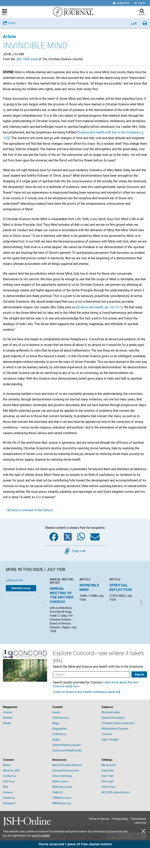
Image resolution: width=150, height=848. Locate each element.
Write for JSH (11, 770)
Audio (56, 739)
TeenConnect (60, 717)
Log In (141, 2)
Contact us (9, 775)
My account (109, 765)
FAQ (5, 786)
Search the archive (113, 717)
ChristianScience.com (65, 770)
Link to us (8, 781)
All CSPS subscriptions (115, 792)
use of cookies (41, 835)
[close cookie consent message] (143, 831)
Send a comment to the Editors (31, 510)
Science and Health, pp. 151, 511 (99, 307)
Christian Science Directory (118, 723)
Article (9, 36)
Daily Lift (57, 792)
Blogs (55, 723)
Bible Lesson (60, 781)
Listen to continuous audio (84, 692)
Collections (59, 734)
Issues (56, 712)
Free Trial (107, 775)
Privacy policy (120, 818)
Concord (107, 734)
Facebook (9, 797)
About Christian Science (67, 765)
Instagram (9, 803)
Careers (8, 792)
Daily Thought (110, 739)
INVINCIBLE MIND (89, 587)
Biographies (59, 728)
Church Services (62, 775)
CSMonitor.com (61, 797)
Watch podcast (66, 745)
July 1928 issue (27, 59)
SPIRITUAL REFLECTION (120, 587)
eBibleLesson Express (115, 728)
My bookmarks (111, 712)
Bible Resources (62, 786)
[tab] (25, 707)
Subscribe (123, 2)
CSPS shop (108, 786)
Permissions (138, 818)
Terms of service (98, 818)
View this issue (20, 588)
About (7, 765)
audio (67, 750)
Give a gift (108, 781)
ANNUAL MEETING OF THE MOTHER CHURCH (61, 595)
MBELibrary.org (61, 803)
